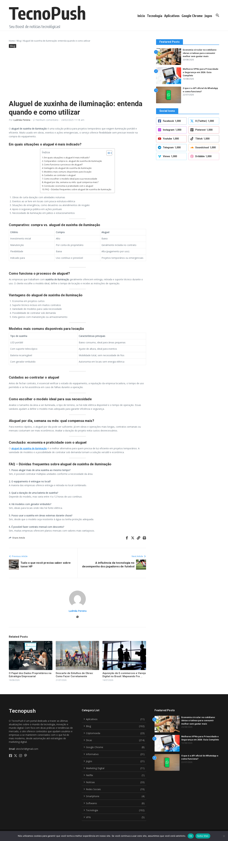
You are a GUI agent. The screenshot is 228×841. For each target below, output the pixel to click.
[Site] (77, 617)
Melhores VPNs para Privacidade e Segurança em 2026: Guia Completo (200, 72)
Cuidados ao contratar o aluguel (60, 175)
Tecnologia (154, 16)
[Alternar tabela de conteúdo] (107, 153)
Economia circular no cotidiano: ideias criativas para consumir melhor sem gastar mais (200, 53)
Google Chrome (192, 16)
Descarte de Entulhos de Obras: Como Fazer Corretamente (74, 675)
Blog (19, 40)
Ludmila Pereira (21, 119)
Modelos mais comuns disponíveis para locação (67, 171)
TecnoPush (47, 13)
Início (141, 16)
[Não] (223, 836)
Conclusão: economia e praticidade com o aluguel (68, 186)
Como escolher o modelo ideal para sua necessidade (70, 178)
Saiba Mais (203, 835)
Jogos (208, 16)
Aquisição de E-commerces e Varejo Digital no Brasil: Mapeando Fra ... (124, 675)
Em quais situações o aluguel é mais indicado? (67, 157)
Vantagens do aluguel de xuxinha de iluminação (68, 168)
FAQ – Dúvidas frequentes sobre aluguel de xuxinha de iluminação (78, 189)
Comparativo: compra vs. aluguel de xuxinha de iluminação (73, 161)
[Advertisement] (77, 74)
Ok (190, 835)
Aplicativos (172, 16)
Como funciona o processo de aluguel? (63, 164)
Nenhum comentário (47, 119)
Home (12, 40)
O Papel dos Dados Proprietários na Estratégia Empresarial (30, 675)
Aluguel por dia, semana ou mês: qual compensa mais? (71, 182)
